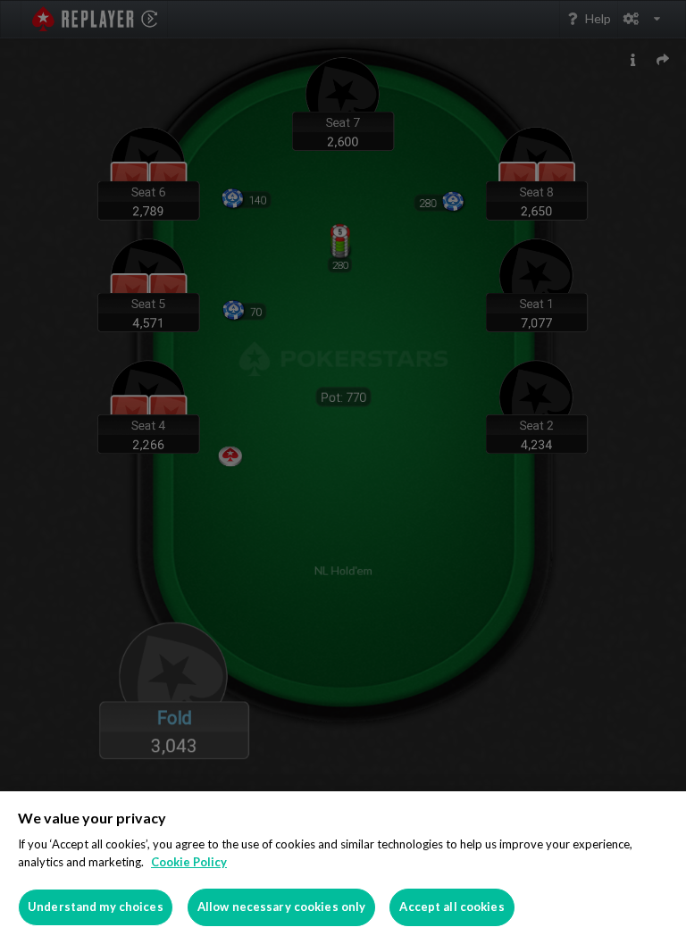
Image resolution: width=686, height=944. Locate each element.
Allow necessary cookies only (281, 906)
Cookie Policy (189, 862)
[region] (343, 867)
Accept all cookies (451, 906)
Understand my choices (95, 906)
